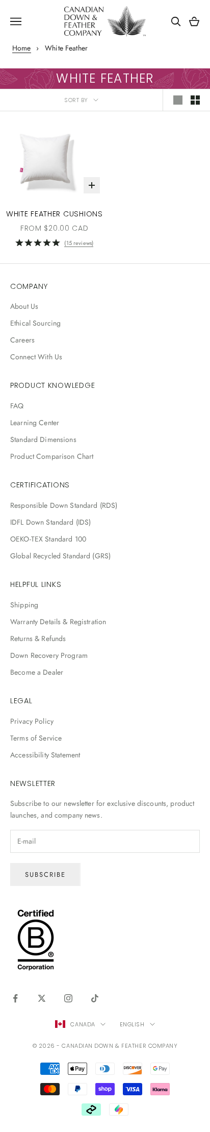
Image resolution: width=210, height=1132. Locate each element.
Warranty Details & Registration (58, 622)
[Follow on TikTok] (95, 998)
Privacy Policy (32, 721)
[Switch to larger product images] (177, 100)
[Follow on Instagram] (68, 998)
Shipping (24, 605)
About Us (24, 306)
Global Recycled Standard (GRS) (60, 556)
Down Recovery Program (49, 655)
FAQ (16, 406)
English (132, 1024)
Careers (22, 340)
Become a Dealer (36, 672)
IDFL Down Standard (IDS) (50, 522)
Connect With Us (36, 357)
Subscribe (45, 874)
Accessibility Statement (45, 755)
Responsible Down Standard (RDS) (63, 505)
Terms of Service (36, 738)
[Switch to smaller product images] (195, 100)
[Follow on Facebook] (15, 998)
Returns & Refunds (38, 638)
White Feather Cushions (54, 214)
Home (21, 48)
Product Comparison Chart (51, 456)
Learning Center (34, 422)
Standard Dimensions (43, 439)
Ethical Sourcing (35, 323)
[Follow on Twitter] (42, 998)
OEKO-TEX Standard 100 (48, 539)
